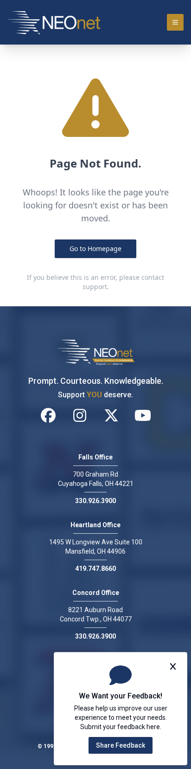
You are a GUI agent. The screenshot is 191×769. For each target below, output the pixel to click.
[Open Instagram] (79, 415)
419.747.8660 (95, 568)
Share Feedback (120, 745)
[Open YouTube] (142, 415)
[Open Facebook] (48, 415)
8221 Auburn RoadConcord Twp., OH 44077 (96, 614)
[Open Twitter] (111, 415)
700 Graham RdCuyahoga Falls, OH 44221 (96, 479)
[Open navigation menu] (175, 22)
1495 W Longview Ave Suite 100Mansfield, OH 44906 (95, 546)
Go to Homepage (95, 248)
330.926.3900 (95, 500)
